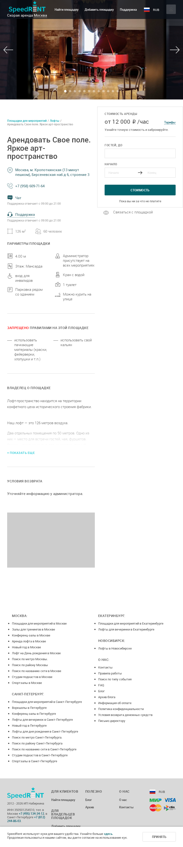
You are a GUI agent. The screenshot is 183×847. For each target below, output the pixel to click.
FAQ (101, 685)
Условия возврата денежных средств (125, 715)
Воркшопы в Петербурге (29, 708)
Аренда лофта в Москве (29, 641)
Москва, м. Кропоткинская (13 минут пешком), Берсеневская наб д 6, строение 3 (52, 172)
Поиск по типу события (115, 679)
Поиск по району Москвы (30, 665)
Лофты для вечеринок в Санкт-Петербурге (42, 719)
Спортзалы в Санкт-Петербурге (34, 761)
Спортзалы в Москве (27, 683)
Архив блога (106, 697)
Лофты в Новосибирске (115, 648)
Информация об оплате (115, 703)
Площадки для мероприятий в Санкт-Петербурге (47, 702)
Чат (18, 197)
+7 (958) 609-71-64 (30, 186)
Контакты (105, 667)
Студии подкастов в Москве (32, 677)
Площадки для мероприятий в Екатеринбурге (130, 623)
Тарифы (170, 122)
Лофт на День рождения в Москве (36, 653)
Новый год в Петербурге (29, 725)
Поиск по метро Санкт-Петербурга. (37, 737)
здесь (108, 834)
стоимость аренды (121, 114)
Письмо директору (111, 721)
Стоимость (140, 190)
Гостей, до (113, 145)
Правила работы (110, 673)
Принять (159, 837)
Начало (111, 164)
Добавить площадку (99, 9)
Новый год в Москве (26, 647)
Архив (89, 807)
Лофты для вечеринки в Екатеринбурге (126, 629)
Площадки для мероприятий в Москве (39, 623)
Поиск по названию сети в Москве (36, 671)
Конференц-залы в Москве (31, 635)
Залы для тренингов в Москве (33, 629)
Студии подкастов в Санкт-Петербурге (40, 755)
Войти (171, 9)
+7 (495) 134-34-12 (31, 813)
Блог (101, 691)
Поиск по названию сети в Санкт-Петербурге (44, 749)
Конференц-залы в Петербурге (34, 713)
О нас (123, 800)
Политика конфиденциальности (121, 709)
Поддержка (128, 9)
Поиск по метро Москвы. (30, 659)
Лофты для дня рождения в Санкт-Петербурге (45, 731)
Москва (40, 15)
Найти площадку (67, 9)
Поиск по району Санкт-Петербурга (37, 743)
